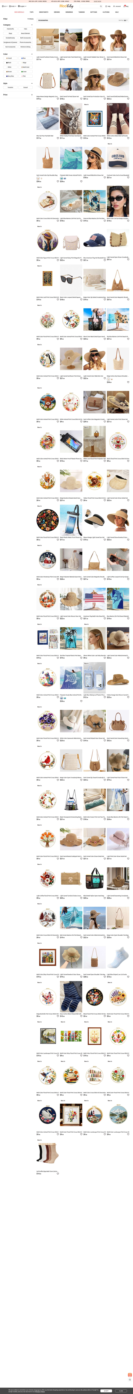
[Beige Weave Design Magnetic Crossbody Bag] (48, 79)
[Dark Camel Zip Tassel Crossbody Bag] (94, 760)
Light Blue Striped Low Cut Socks (117, 974)
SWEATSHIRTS (43, 12)
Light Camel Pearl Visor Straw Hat (117, 777)
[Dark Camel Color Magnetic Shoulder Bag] (118, 280)
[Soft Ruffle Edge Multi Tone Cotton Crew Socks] (48, 1154)
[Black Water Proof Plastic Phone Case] (71, 441)
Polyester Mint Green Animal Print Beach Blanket (74, 175)
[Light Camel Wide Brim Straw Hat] (94, 158)
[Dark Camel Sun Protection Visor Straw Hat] (94, 79)
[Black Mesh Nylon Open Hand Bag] (94, 878)
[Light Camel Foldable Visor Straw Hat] (94, 40)
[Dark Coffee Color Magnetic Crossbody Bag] (94, 402)
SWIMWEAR (69, 12)
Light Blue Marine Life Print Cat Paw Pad (72, 218)
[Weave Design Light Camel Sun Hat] (94, 520)
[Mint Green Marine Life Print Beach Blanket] (71, 918)
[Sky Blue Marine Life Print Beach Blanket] (118, 319)
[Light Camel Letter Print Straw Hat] (118, 402)
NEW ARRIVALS (19, 12)
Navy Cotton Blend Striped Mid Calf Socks (72, 1014)
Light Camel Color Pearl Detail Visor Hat (72, 57)
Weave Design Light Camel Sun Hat (93, 537)
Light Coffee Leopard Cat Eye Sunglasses (119, 577)
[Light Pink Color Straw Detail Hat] (118, 839)
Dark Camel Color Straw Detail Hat (93, 856)
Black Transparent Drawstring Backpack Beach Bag (75, 817)
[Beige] (41, 178)
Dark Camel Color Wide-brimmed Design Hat (96, 935)
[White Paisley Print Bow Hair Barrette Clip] (71, 118)
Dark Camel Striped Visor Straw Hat (94, 738)
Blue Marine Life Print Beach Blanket (118, 616)
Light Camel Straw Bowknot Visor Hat (118, 537)
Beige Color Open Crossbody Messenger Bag (73, 777)
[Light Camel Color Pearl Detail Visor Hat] (71, 40)
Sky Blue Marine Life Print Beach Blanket (119, 336)
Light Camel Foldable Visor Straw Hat (94, 57)
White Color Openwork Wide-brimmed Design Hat (74, 738)
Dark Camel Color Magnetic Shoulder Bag (119, 297)
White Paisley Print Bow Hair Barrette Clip (72, 136)
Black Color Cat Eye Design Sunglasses (118, 218)
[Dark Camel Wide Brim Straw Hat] (118, 40)
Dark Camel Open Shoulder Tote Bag (94, 974)
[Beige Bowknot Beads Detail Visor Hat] (71, 481)
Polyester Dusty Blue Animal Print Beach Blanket (74, 695)
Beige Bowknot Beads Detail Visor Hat (71, 498)
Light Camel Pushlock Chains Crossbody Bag (50, 57)
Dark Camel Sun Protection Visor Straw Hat (96, 96)
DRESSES (57, 12)
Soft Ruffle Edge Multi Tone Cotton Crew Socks (50, 1171)
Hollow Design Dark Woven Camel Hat (118, 695)
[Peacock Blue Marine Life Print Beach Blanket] (94, 201)
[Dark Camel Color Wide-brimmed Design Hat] (94, 918)
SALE (116, 12)
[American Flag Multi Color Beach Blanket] (94, 599)
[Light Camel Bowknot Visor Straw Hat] (71, 957)
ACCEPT (106, 1391)
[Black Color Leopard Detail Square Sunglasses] (71, 280)
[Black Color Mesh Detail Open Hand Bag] (94, 319)
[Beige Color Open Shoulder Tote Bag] (118, 918)
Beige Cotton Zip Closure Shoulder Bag (118, 376)
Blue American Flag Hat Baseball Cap (94, 258)
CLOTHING (106, 12)
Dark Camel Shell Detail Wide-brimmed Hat (119, 96)
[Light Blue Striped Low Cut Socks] (118, 957)
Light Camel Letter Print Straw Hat (117, 419)
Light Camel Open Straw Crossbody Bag (119, 257)
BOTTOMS (93, 12)
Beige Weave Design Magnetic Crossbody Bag (50, 96)
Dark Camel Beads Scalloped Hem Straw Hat (73, 856)
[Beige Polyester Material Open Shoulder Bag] (71, 559)
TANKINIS (82, 12)
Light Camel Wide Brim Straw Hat (93, 175)
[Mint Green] (61, 178)
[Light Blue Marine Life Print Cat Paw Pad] (71, 201)
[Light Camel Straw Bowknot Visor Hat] (118, 520)
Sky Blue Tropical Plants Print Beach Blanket (73, 655)
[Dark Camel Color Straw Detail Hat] (94, 839)
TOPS (31, 12)
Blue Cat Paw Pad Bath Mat (45, 136)
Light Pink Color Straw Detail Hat (117, 856)
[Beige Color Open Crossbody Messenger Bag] (71, 760)
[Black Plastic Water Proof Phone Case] (71, 520)
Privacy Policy (40, 1392)
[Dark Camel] (38, 178)
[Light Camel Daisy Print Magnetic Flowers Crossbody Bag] (71, 240)
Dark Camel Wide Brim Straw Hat (117, 57)
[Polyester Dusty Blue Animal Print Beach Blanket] (71, 677)
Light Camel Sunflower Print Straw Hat (71, 376)
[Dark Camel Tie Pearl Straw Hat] (71, 79)
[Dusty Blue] (64, 178)
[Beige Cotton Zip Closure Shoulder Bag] (118, 358)
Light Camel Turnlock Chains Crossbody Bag (73, 896)
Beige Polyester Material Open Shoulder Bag (73, 577)
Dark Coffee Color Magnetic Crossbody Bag (96, 419)
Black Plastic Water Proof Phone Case (71, 537)
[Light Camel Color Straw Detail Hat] (118, 481)
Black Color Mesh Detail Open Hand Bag (95, 336)
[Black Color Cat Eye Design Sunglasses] (118, 201)
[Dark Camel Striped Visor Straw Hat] (94, 721)
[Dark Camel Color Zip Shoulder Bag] (48, 158)
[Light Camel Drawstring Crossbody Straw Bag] (118, 878)
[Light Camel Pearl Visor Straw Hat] (118, 760)
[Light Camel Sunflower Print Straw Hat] (71, 358)
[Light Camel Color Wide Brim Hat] (94, 358)
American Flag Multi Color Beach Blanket (95, 616)
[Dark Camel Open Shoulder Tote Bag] (94, 957)
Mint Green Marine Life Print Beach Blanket (73, 935)
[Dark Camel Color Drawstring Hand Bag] (118, 721)
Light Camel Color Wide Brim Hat (93, 376)
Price (5, 95)
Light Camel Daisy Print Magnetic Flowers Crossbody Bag (77, 258)
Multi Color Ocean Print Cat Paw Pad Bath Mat (97, 817)
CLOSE (121, 1391)
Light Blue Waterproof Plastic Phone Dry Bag (96, 695)
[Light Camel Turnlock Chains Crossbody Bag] (71, 878)
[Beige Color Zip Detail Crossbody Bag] (94, 280)
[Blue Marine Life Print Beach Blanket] (118, 599)
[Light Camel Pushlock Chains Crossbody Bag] (48, 40)
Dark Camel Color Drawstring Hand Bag (119, 738)
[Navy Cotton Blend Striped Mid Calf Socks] (71, 996)
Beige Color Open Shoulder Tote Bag (118, 935)
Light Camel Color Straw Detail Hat (117, 498)
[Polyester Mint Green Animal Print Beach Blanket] (71, 158)
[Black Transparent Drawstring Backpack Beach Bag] (71, 799)
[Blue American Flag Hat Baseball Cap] (94, 240)
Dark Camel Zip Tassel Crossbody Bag (94, 777)
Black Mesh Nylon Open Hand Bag (93, 896)
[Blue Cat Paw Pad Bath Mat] (48, 118)
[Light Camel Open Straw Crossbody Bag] (118, 240)
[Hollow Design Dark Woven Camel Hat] (118, 677)
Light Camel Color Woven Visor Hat (70, 616)
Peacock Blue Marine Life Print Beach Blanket (97, 218)
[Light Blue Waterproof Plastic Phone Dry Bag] (94, 677)
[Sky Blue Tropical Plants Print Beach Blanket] (71, 638)
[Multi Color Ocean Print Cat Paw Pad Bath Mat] (94, 799)
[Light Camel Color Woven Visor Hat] (71, 599)
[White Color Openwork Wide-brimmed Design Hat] (71, 721)
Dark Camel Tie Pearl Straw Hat (69, 96)
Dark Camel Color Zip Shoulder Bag (47, 175)
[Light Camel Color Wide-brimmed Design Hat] (118, 638)
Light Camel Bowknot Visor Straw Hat (71, 974)
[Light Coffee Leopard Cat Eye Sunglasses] (118, 559)
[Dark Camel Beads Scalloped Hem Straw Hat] (71, 839)
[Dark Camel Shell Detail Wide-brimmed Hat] (118, 79)
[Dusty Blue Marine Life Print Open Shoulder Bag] (118, 799)
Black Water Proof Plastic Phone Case (71, 458)
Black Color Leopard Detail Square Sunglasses (74, 297)
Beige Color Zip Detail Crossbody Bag (94, 297)
